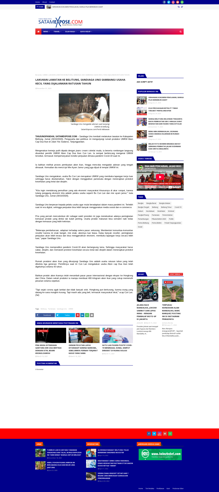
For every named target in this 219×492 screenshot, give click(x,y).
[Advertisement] (76, 52)
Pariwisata (51, 309)
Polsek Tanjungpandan (173, 223)
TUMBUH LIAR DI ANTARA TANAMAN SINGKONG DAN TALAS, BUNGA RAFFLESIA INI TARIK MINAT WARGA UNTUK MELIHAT (64, 452)
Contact (52, 2)
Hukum (140, 211)
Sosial (140, 227)
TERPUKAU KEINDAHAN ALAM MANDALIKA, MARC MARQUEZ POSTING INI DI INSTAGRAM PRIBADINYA (171, 312)
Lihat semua (175, 274)
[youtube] (177, 2)
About (44, 2)
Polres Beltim (156, 223)
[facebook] (164, 2)
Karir (168, 488)
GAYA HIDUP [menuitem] (85, 31)
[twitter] (168, 2)
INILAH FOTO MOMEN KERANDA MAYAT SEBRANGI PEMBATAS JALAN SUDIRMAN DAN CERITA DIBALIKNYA (164, 146)
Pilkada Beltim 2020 (159, 219)
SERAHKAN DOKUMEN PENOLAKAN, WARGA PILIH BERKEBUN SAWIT (77, 7)
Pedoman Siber (178, 488)
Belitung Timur (166, 207)
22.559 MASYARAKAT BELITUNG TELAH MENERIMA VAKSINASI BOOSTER (113, 451)
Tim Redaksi (149, 488)
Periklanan (160, 488)
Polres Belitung (143, 223)
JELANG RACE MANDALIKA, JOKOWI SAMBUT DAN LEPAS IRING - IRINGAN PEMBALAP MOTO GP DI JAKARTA (147, 312)
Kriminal (171, 211)
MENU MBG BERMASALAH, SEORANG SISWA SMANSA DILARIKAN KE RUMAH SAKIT (163, 133)
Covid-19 (178, 207)
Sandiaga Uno (62, 309)
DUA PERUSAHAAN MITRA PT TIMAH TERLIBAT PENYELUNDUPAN (163, 109)
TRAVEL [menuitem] (57, 31)
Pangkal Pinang (143, 215)
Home (37, 2)
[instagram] (173, 2)
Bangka (140, 203)
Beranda (38, 75)
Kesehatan (161, 211)
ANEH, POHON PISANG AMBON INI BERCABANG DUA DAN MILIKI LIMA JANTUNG (61, 465)
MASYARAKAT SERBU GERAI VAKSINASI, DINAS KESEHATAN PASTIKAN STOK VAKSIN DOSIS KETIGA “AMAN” (115, 463)
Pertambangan (143, 219)
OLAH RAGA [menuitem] (70, 31)
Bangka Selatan (164, 203)
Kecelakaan (150, 211)
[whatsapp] (182, 2)
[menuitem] (38, 31)
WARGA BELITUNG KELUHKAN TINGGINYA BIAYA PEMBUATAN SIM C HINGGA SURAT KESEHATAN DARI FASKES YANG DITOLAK (165, 121)
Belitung (44, 309)
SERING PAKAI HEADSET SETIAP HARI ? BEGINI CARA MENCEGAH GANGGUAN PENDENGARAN (113, 475)
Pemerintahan (167, 215)
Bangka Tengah (143, 207)
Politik (171, 219)
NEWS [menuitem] (45, 31)
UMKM (45, 75)
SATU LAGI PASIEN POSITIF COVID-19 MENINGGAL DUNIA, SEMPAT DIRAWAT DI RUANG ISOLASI (117, 348)
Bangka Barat (151, 203)
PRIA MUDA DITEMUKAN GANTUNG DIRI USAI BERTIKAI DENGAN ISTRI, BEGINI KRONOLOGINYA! (48, 349)
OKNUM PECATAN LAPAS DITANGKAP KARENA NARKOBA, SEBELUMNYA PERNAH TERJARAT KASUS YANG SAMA (83, 349)
